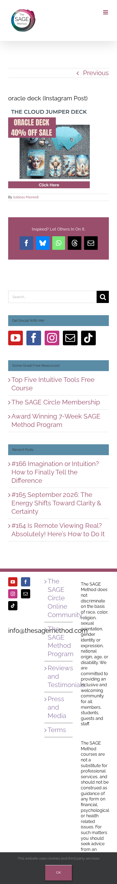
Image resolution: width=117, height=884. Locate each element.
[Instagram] (52, 338)
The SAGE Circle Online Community (59, 598)
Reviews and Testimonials (59, 676)
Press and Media (57, 707)
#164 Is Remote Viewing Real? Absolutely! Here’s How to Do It (58, 530)
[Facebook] (33, 338)
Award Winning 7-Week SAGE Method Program (55, 420)
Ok (58, 872)
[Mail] (70, 338)
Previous (96, 73)
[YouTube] (15, 338)
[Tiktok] (88, 338)
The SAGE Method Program (59, 641)
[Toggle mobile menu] (106, 12)
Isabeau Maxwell (26, 197)
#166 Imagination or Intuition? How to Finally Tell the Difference (55, 472)
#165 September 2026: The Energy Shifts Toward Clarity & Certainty (56, 503)
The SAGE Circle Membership (55, 402)
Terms (57, 730)
